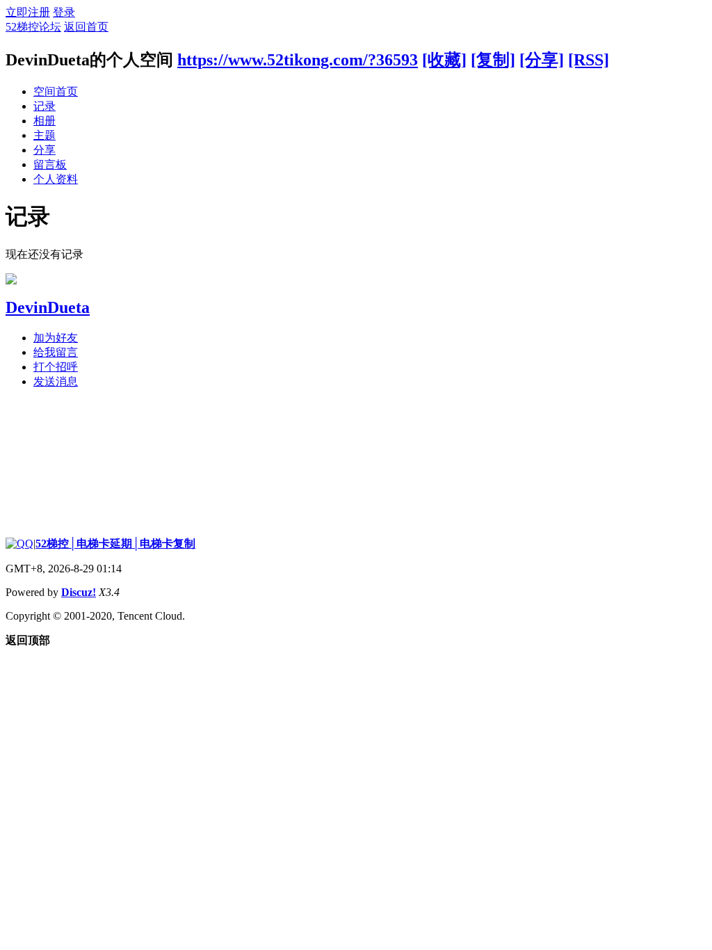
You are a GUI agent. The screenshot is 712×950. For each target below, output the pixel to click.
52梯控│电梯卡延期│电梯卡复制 (115, 543)
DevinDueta (48, 307)
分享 (44, 150)
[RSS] (588, 60)
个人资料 (55, 179)
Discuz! (78, 592)
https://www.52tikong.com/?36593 (297, 60)
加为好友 (55, 338)
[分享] (541, 60)
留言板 (50, 164)
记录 (44, 106)
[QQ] (19, 543)
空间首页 (55, 91)
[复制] (493, 60)
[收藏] (444, 60)
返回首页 (86, 27)
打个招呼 (55, 367)
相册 (44, 121)
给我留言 (55, 352)
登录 (64, 12)
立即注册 (28, 12)
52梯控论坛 (33, 27)
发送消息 (55, 381)
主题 (44, 135)
